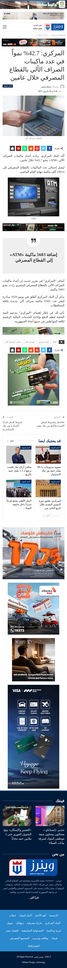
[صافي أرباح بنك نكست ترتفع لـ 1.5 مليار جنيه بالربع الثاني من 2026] (18, 455)
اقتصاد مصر (12, 930)
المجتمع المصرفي (19, 938)
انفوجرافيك (33, 945)
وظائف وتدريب (40, 938)
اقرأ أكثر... (33, 898)
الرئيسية (53, 915)
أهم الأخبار (40, 915)
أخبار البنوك (8, 86)
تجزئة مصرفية (34, 923)
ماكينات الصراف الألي (13, 342)
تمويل (10, 923)
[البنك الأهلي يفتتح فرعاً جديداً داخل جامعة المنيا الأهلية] (18, 489)
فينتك (54, 938)
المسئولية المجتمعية (32, 930)
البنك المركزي (43, 342)
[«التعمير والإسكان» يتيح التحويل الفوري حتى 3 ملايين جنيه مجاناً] (17, 816)
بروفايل (20, 923)
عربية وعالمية (54, 930)
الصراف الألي (30, 342)
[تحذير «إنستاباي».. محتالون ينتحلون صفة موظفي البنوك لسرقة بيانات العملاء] (50, 816)
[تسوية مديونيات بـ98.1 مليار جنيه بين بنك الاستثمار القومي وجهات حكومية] (48, 455)
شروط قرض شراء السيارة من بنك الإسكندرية (12, 426)
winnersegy (40, 962)
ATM (54, 342)
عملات (12, 915)
